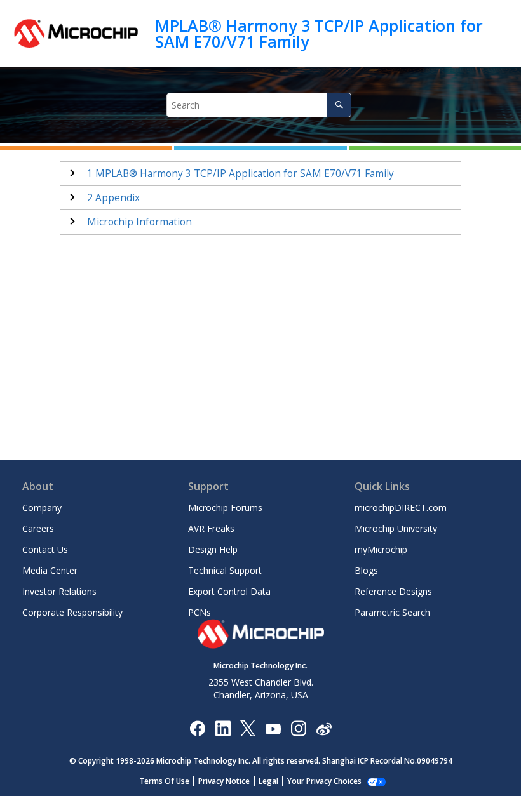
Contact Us (45, 549)
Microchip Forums (225, 507)
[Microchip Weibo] (324, 728)
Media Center (50, 570)
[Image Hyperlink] (273, 728)
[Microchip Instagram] (298, 727)
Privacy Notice (224, 781)
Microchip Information (139, 222)
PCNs (199, 612)
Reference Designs (393, 591)
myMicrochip (381, 549)
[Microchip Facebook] (197, 727)
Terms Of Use (164, 781)
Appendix (113, 197)
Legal (268, 781)
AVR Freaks (211, 528)
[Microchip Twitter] (247, 727)
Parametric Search (392, 612)
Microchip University (396, 528)
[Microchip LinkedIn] (223, 727)
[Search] (339, 105)
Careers (38, 528)
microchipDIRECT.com (401, 507)
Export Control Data (229, 591)
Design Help (213, 549)
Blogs (366, 570)
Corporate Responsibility (72, 612)
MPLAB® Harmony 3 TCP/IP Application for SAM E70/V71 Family (319, 33)
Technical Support (225, 570)
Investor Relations (59, 591)
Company (42, 507)
